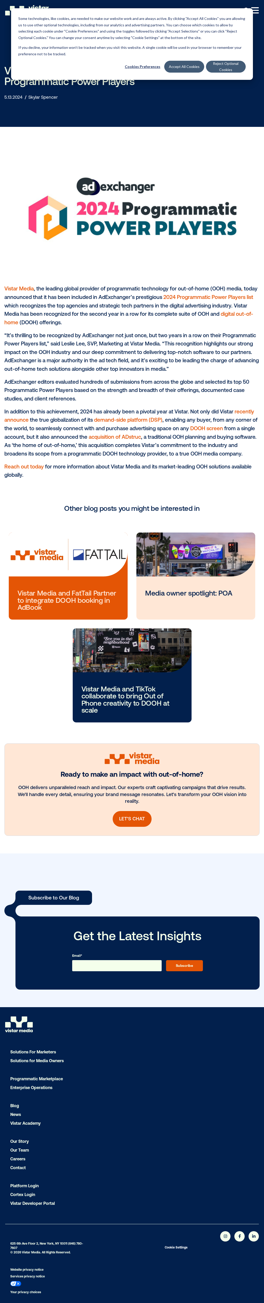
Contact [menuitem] (18, 1168)
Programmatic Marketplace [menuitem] (36, 1079)
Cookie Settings (176, 1247)
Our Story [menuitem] (19, 1141)
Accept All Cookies (184, 66)
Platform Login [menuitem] (24, 1186)
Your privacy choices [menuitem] (25, 1292)
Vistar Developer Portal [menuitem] (32, 1203)
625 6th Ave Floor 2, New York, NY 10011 (38, 1243)
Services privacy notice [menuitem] (27, 1276)
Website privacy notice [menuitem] (27, 1269)
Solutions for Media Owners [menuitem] (37, 1061)
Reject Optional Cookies (225, 66)
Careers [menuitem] (17, 1159)
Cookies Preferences (142, 66)
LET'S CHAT (132, 818)
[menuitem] (76, 1284)
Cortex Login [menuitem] (22, 1194)
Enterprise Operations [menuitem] (31, 1087)
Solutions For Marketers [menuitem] (33, 1052)
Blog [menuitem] (14, 1106)
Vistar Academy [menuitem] (25, 1123)
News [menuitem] (15, 1114)
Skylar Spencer (43, 97)
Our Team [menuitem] (19, 1150)
